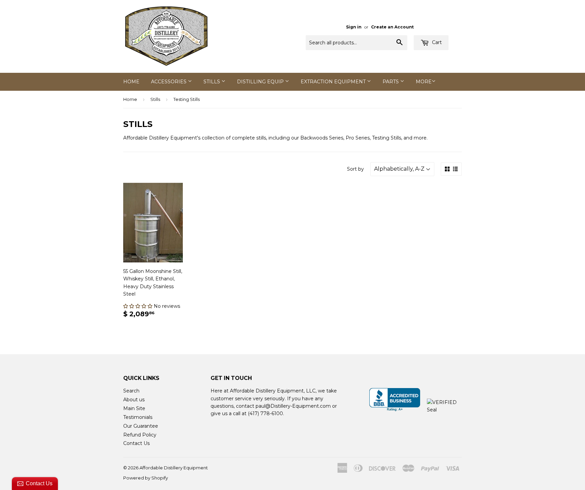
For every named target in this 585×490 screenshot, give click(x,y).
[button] (138, 306)
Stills (212, 82)
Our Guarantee (140, 426)
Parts (391, 82)
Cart (436, 42)
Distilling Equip (261, 82)
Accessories (169, 82)
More (424, 82)
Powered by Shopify (145, 478)
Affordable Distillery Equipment (173, 467)
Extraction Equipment (334, 82)
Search (131, 391)
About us (134, 400)
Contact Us (136, 443)
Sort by (355, 169)
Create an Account (392, 26)
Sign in (354, 26)
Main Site (134, 408)
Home (131, 82)
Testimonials (137, 417)
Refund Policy (139, 435)
